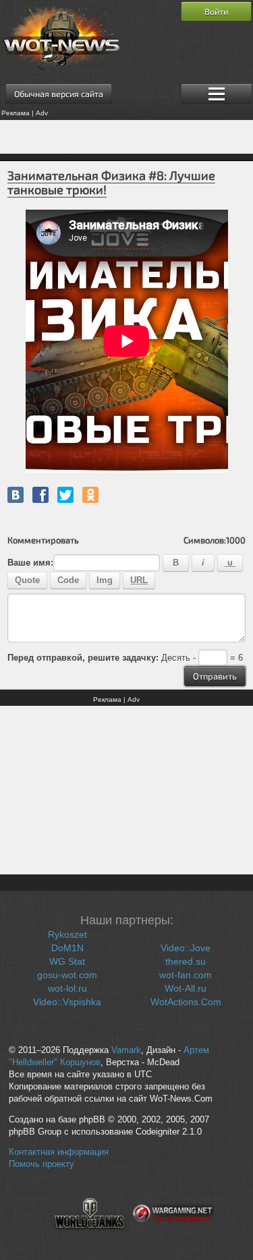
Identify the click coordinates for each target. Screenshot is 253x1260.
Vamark (126, 1050)
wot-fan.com (185, 974)
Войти (216, 11)
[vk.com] (15, 495)
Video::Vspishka (67, 1001)
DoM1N (67, 947)
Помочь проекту (41, 1164)
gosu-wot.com (67, 974)
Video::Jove (185, 947)
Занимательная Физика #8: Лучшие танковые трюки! (111, 182)
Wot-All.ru (185, 988)
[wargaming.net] (173, 1237)
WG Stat (67, 961)
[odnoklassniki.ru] (90, 495)
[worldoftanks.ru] (89, 1237)
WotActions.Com (185, 1001)
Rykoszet (67, 934)
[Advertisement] (126, 137)
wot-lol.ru (67, 988)
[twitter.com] (65, 495)
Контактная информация (59, 1152)
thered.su (185, 961)
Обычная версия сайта (58, 93)
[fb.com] (40, 495)
